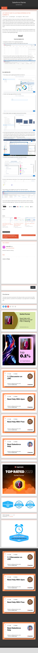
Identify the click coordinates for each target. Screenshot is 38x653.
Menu (5, 8)
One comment (26, 16)
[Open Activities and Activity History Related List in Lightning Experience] (7, 220)
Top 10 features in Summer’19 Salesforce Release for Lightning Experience (18, 224)
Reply (4, 254)
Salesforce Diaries (19, 2)
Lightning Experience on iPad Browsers (28, 235)
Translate (11, 516)
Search (33, 287)
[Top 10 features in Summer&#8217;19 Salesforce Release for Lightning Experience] (19, 220)
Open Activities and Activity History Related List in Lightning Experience (7, 224)
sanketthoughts (12, 16)
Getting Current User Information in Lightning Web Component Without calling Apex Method (9, 236)
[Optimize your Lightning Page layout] (30, 220)
